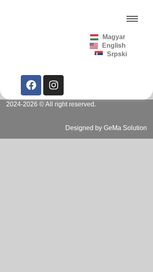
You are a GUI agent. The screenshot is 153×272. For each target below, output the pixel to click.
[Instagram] (53, 85)
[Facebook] (31, 85)
